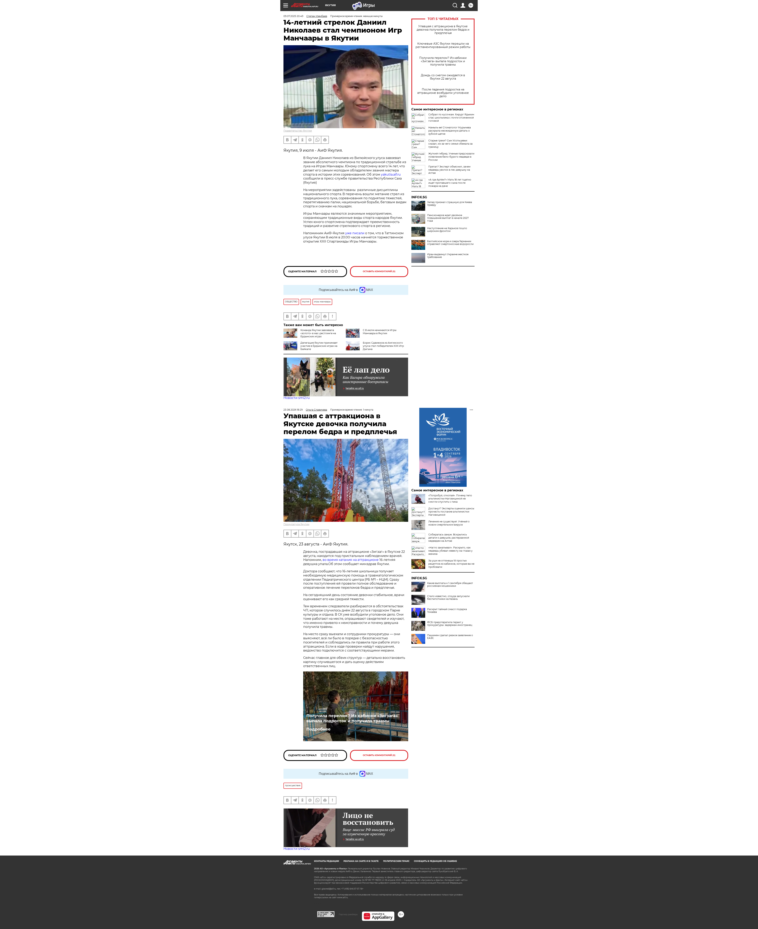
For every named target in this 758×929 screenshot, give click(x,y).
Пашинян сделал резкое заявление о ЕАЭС (450, 636)
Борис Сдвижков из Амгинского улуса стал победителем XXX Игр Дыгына (383, 346)
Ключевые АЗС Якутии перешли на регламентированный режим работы (443, 45)
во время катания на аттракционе (351, 560)
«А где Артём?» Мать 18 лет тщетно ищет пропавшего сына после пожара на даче (449, 182)
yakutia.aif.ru (391, 174)
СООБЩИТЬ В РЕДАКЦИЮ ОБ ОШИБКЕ (435, 861)
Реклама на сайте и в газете (361, 861)
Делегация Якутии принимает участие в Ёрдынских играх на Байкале (319, 346)
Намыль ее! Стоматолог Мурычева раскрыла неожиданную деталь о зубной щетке (449, 130)
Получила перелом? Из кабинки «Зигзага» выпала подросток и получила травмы (443, 61)
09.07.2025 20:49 (293, 16)
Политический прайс (396, 861)
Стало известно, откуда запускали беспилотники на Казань (448, 597)
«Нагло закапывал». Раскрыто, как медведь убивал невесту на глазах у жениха (450, 550)
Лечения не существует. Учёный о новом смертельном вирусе (449, 523)
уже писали (354, 233)
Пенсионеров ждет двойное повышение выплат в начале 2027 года (448, 218)
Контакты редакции (326, 861)
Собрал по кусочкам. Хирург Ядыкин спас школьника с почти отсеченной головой (451, 117)
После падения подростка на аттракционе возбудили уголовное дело (443, 93)
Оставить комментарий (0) (379, 271)
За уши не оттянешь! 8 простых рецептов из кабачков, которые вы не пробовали (451, 563)
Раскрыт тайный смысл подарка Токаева (447, 610)
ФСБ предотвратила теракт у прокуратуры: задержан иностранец (449, 623)
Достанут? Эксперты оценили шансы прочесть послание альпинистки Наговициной (451, 511)
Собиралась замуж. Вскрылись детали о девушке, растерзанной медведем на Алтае (448, 537)
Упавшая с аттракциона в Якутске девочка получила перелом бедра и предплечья (443, 30)
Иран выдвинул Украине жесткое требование (447, 256)
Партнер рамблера (348, 914)
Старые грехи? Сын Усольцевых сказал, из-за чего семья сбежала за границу (450, 143)
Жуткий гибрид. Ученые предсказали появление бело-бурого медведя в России (451, 156)
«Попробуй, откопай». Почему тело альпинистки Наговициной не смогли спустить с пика (450, 498)
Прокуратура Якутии (296, 524)
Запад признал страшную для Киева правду (449, 203)
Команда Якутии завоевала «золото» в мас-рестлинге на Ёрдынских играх (318, 333)
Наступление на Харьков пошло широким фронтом (447, 229)
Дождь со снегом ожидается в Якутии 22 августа (443, 77)
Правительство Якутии (297, 130)
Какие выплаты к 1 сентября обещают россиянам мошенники (450, 584)
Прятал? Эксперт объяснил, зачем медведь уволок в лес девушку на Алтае (449, 169)
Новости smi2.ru (296, 398)
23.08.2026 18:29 (293, 409)
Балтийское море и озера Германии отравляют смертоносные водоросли (450, 242)
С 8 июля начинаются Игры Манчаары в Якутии (379, 332)
